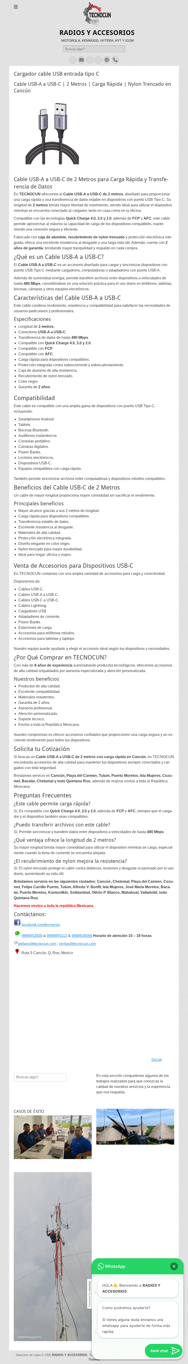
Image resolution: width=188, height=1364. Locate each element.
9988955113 (57, 936)
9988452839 (32, 936)
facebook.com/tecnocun (41, 925)
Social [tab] (156, 1060)
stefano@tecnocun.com (37, 944)
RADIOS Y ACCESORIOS (97, 33)
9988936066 (82, 936)
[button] (174, 1226)
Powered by (89, 1253)
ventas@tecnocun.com (77, 944)
